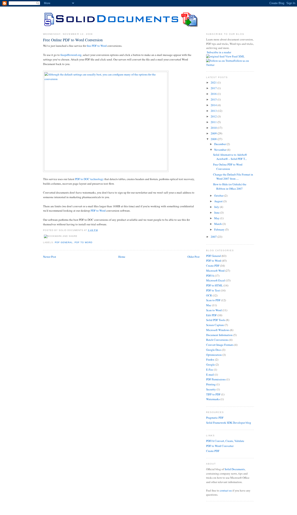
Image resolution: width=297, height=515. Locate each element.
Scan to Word (214, 310)
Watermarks (213, 399)
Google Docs (213, 350)
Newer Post (49, 257)
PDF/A (210, 276)
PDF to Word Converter (220, 446)
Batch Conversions (217, 340)
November (220, 150)
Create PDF (212, 266)
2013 (214, 111)
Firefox (210, 359)
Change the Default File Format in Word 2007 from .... (233, 176)
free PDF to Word (97, 46)
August (218, 201)
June (217, 212)
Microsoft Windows (217, 330)
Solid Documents (235, 469)
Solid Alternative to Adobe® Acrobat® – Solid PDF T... (230, 157)
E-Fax (209, 369)
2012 (214, 116)
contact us (226, 490)
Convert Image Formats (220, 345)
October (219, 195)
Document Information (219, 335)
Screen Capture (215, 325)
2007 (214, 237)
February (219, 229)
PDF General (64, 242)
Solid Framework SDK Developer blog (228, 423)
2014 (214, 105)
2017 (214, 88)
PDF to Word (98, 210)
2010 (214, 128)
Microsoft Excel (215, 280)
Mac (208, 305)
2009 (214, 133)
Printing (211, 384)
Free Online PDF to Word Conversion (73, 39)
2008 (214, 139)
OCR (209, 295)
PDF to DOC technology (89, 179)
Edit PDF (211, 315)
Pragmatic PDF (215, 418)
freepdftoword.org (71, 55)
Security (211, 389)
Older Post (193, 257)
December (220, 144)
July (217, 207)
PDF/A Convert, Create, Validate (225, 441)
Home (121, 257)
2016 (214, 94)
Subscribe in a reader (219, 52)
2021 (214, 82)
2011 (214, 122)
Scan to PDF (213, 300)
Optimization (214, 355)
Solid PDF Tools (215, 320)
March (218, 224)
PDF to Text (213, 290)
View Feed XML (235, 56)
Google (210, 364)
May (217, 218)
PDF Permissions (216, 379)
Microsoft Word (215, 271)
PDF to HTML (214, 285)
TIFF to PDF (213, 394)
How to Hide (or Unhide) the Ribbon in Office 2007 (229, 186)
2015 (214, 99)
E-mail (210, 374)
